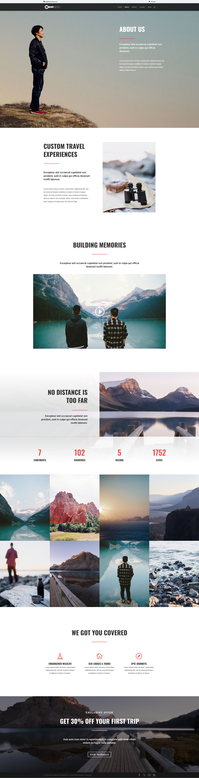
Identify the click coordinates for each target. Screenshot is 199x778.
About (127, 7)
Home (120, 7)
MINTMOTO (65, 775)
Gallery (134, 7)
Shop (149, 7)
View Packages (99, 754)
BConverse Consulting (85, 775)
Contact (142, 7)
